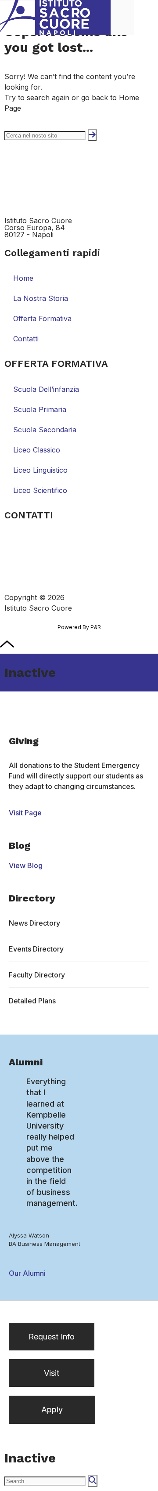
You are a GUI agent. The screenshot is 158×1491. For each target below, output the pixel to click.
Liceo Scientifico (40, 490)
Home (23, 278)
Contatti (26, 338)
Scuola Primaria (39, 409)
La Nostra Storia (40, 298)
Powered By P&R (79, 627)
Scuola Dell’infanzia (46, 389)
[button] (146, 17)
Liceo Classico (36, 449)
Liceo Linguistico (40, 470)
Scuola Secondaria (44, 429)
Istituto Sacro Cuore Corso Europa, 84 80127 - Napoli (38, 227)
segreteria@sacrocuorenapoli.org (60, 549)
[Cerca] (92, 135)
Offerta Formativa (42, 318)
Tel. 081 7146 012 (33, 536)
